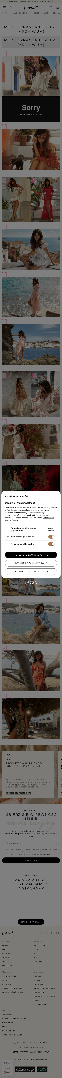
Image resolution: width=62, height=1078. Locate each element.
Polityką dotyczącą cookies (18, 510)
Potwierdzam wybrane (31, 563)
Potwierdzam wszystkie (31, 555)
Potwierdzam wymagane (31, 571)
